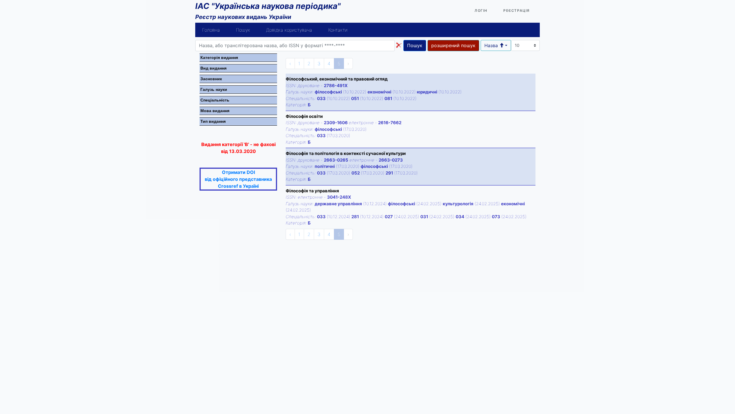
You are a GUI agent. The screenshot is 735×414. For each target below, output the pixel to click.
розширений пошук (453, 45)
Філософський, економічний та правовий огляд (337, 79)
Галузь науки (213, 89)
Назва (491, 45)
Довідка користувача (289, 30)
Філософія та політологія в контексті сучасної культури (346, 153)
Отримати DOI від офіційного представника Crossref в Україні (238, 179)
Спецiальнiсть (214, 100)
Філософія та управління (312, 190)
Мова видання (214, 110)
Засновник (211, 78)
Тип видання (213, 121)
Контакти (337, 30)
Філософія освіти (304, 116)
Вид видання (213, 68)
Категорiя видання (219, 57)
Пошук (243, 30)
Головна (211, 30)
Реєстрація (516, 10)
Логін (481, 10)
